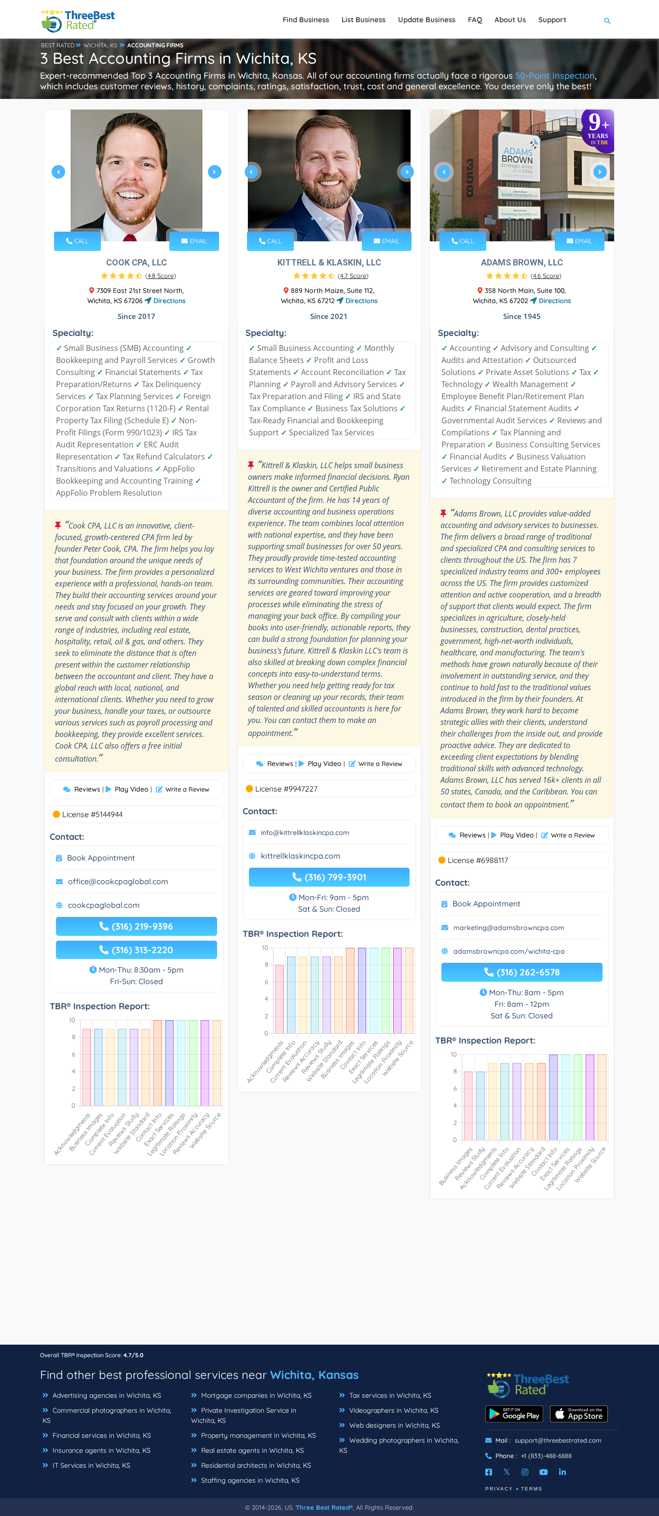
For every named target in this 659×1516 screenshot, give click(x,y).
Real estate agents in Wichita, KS (251, 1450)
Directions (168, 300)
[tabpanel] (136, 175)
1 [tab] (120, 218)
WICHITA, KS (100, 45)
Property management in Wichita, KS (257, 1435)
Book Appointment (101, 857)
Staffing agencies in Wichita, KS (249, 1480)
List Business (363, 19)
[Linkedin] (562, 1472)
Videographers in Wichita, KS (393, 1410)
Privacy (499, 1488)
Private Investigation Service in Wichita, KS (243, 1415)
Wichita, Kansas (314, 1374)
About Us (510, 19)
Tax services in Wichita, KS (389, 1395)
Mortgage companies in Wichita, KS (255, 1395)
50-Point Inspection (555, 75)
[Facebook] (488, 1472)
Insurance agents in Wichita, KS (101, 1450)
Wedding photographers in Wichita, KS (399, 1445)
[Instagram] (525, 1472)
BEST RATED (58, 45)
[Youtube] (543, 1472)
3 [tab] (135, 218)
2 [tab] (127, 218)
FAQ (475, 19)
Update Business (426, 19)
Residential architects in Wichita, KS (255, 1465)
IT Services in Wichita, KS (90, 1465)
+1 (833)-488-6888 (546, 1456)
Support (552, 19)
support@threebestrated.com (558, 1440)
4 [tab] (143, 218)
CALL (80, 241)
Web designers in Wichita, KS (393, 1425)
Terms (532, 1488)
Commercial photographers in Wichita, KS (106, 1415)
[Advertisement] (329, 1276)
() (160, 275)
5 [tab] (151, 218)
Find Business (306, 19)
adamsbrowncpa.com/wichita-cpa (509, 951)
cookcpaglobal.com (104, 905)
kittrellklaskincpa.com (301, 856)
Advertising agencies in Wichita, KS (106, 1395)
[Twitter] (506, 1472)
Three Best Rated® (324, 1507)
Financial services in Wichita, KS (101, 1435)
